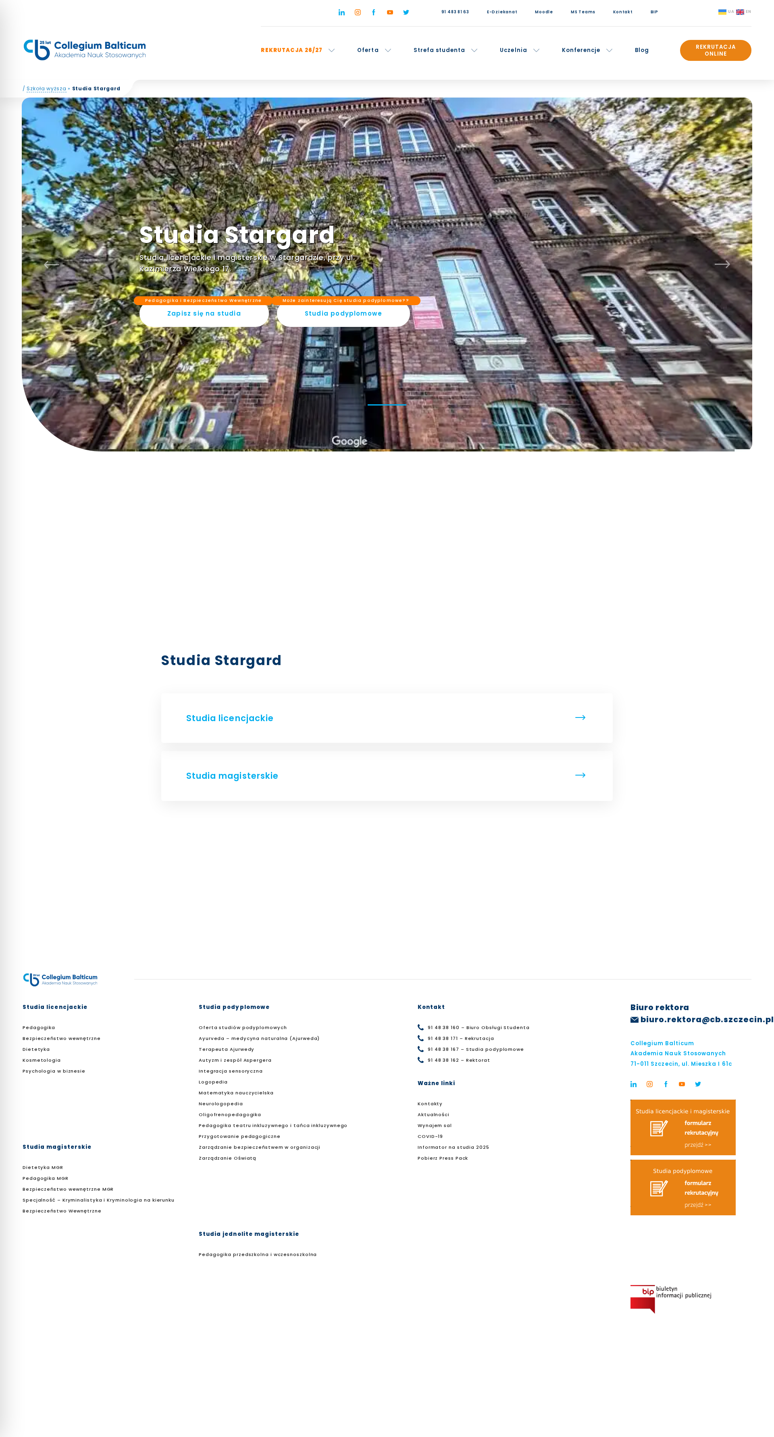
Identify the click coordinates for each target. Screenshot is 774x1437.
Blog (642, 50)
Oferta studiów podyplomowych (243, 1027)
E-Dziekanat (502, 12)
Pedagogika (39, 1027)
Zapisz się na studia (203, 309)
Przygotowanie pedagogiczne (240, 1136)
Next (722, 264)
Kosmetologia (42, 1060)
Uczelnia (513, 50)
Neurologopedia (221, 1103)
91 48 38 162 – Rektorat (459, 1060)
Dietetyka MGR (43, 1167)
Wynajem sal (435, 1125)
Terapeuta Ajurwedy (226, 1049)
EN (748, 11)
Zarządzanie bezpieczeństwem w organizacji (259, 1147)
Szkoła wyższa (46, 88)
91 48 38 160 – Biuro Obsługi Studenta (479, 1027)
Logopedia (213, 1082)
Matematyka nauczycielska (236, 1093)
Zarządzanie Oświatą (227, 1158)
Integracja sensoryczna (231, 1071)
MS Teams (583, 12)
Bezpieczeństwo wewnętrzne (62, 1038)
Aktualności (433, 1114)
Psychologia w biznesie (54, 1071)
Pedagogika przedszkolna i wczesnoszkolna (258, 1254)
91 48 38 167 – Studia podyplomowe (476, 1049)
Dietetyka (36, 1049)
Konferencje (581, 50)
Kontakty (430, 1103)
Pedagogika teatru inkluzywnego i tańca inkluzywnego (273, 1125)
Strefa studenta (440, 50)
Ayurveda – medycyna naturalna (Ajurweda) (259, 1038)
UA (731, 11)
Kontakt (623, 12)
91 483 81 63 (455, 12)
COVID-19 (430, 1136)
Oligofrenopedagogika (230, 1114)
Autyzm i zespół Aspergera (235, 1060)
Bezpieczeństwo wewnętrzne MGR (68, 1189)
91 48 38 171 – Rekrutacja (461, 1038)
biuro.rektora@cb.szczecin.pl (707, 1019)
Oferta (368, 50)
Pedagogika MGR (46, 1178)
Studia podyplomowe (346, 309)
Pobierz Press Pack (443, 1158)
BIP (654, 12)
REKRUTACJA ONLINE (716, 50)
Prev (51, 264)
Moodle (544, 12)
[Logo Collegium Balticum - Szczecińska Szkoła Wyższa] (85, 50)
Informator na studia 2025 (453, 1147)
